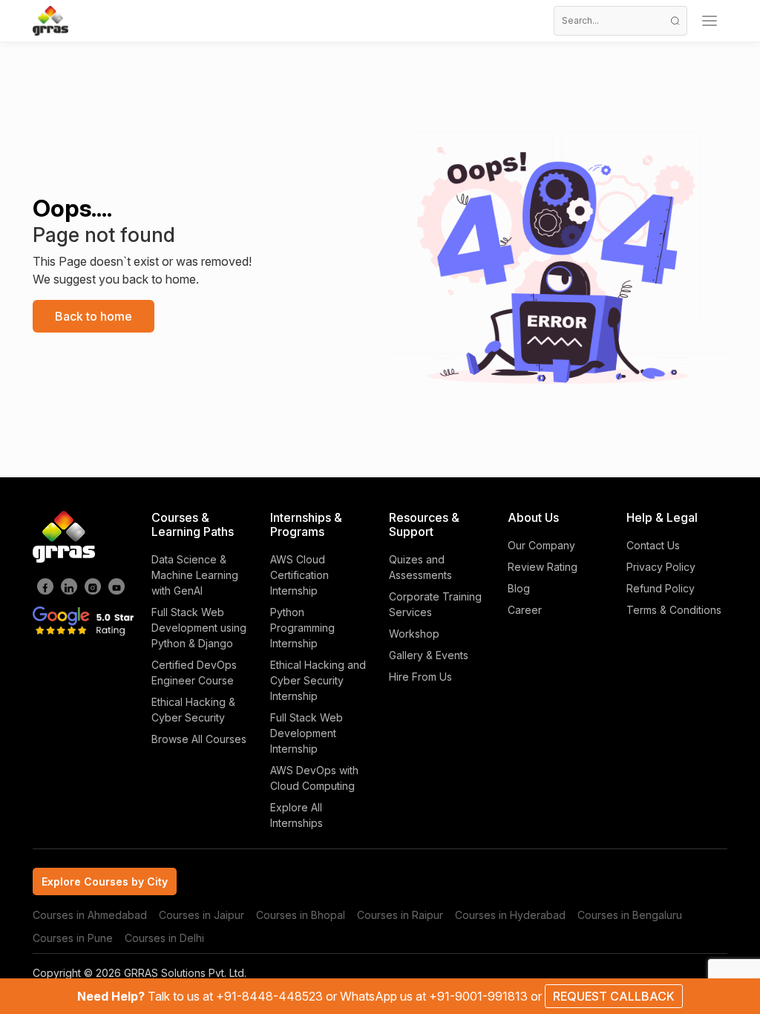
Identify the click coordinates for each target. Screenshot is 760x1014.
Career (525, 610)
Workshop (414, 633)
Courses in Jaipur (201, 915)
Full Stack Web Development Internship (306, 733)
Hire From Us (420, 676)
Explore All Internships (296, 815)
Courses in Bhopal (300, 915)
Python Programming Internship (302, 628)
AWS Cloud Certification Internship (299, 575)
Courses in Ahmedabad (90, 915)
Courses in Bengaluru (629, 915)
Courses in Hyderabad (510, 915)
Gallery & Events (428, 655)
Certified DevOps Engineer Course (194, 672)
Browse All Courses (198, 739)
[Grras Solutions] (50, 21)
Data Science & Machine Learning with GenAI (194, 575)
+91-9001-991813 (480, 996)
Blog (519, 588)
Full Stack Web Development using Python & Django (198, 628)
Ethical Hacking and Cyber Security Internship (318, 680)
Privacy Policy (660, 566)
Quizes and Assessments (420, 567)
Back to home (93, 316)
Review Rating (542, 566)
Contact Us (653, 545)
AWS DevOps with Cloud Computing (314, 778)
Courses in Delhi (164, 938)
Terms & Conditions (673, 610)
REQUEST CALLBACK (614, 996)
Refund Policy (660, 588)
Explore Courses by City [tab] (105, 881)
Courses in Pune (73, 938)
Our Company (541, 545)
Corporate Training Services (435, 604)
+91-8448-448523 (271, 996)
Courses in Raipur (400, 915)
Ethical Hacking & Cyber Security (193, 710)
